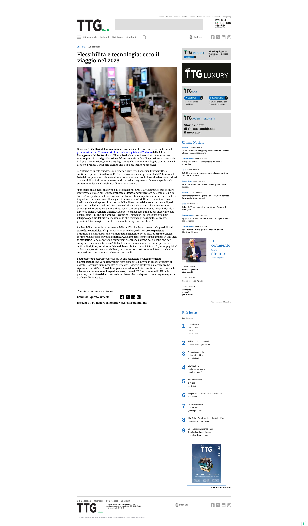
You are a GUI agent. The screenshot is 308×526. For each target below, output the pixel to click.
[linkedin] (223, 37)
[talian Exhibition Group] (223, 23)
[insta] (228, 37)
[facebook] (212, 37)
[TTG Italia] (93, 25)
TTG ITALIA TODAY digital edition (220, 487)
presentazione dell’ (88, 152)
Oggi (183, 318)
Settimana (189, 318)
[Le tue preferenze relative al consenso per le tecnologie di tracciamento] (304, 523)
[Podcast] (191, 37)
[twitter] (218, 37)
